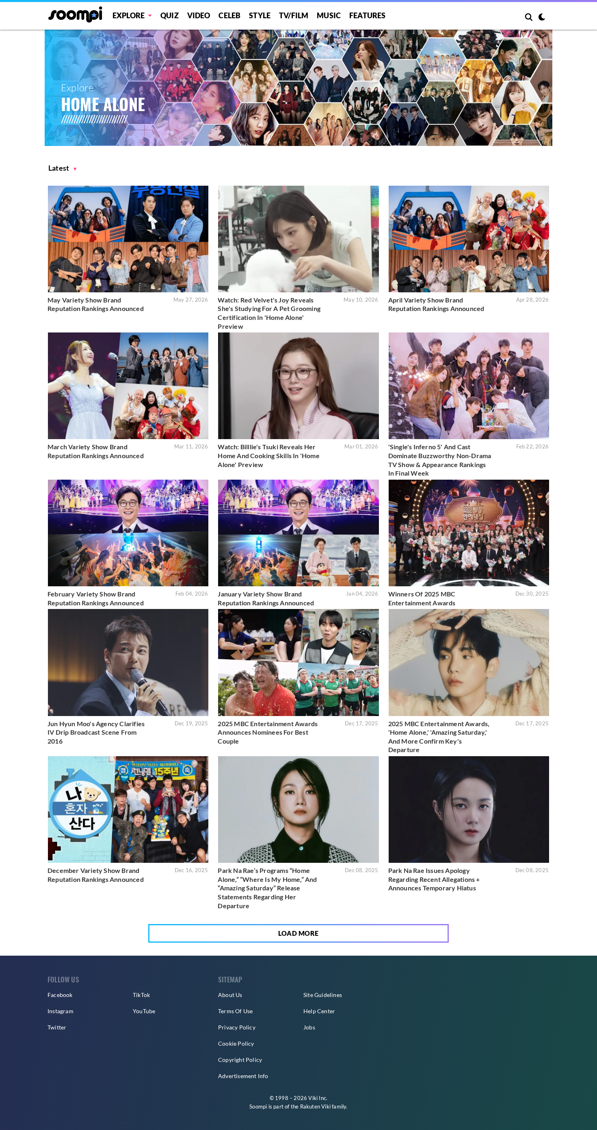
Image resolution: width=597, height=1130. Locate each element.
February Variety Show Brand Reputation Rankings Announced (96, 598)
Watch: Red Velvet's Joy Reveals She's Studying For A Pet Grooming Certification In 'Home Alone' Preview (269, 313)
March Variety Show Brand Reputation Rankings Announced (96, 451)
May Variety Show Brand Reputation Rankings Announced (96, 304)
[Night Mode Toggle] (541, 18)
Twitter (57, 1027)
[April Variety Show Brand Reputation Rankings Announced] (469, 239)
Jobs (309, 1027)
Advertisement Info (243, 1075)
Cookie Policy (236, 1043)
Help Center (319, 1011)
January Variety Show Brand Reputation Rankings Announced (266, 598)
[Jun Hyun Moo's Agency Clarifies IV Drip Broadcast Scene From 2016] (128, 662)
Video (198, 15)
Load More (298, 933)
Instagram (61, 1011)
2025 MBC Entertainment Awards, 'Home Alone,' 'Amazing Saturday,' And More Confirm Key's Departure (439, 737)
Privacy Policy (236, 1027)
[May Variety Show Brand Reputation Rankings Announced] (128, 239)
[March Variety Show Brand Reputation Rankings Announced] (128, 385)
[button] (62, 168)
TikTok (141, 994)
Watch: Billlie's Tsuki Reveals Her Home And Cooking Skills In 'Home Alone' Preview (268, 455)
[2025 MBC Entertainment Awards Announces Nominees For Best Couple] (298, 662)
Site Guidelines (322, 994)
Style (259, 15)
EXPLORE (128, 15)
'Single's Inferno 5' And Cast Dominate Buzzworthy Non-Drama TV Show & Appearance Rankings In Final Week (439, 460)
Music (329, 15)
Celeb (229, 15)
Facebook (60, 994)
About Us (230, 994)
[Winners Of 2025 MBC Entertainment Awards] (469, 533)
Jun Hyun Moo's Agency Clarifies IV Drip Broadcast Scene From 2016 (96, 732)
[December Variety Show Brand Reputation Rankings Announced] (128, 809)
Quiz (169, 15)
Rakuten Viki (315, 1106)
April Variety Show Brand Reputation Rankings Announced (436, 304)
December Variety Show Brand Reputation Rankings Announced (96, 874)
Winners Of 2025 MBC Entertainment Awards (422, 598)
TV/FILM (293, 15)
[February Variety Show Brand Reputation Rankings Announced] (128, 533)
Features (367, 15)
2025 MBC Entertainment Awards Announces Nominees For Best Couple (268, 732)
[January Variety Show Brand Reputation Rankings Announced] (298, 533)
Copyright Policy (240, 1059)
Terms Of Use (235, 1011)
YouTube (144, 1011)
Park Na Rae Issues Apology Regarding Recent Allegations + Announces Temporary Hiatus (434, 879)
